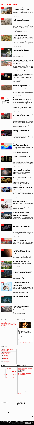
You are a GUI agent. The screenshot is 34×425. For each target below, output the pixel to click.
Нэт (7, 350)
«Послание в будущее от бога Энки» (6, 322)
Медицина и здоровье (20, 303)
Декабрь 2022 (9, 368)
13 (4, 374)
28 (6, 377)
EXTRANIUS (19, 377)
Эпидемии (19, 197)
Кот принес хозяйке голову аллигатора (22, 261)
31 (13, 377)
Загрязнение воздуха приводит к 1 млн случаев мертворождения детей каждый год (22, 50)
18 (15, 374)
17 (13, 374)
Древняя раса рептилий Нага (20, 35)
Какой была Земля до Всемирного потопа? (7, 323)
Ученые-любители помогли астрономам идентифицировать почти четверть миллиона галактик (23, 272)
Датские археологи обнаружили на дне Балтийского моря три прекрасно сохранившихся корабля (22, 226)
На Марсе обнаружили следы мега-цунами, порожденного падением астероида (21, 252)
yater (7, 353)
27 (4, 377)
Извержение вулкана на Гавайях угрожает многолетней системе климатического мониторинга (21, 214)
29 (8, 377)
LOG (7, 356)
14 (6, 374)
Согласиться (28, 422)
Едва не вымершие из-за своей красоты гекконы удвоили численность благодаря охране (23, 62)
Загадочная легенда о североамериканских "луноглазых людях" (21, 20)
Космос (18, 175)
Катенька (8, 362)
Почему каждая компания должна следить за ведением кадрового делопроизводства (21, 284)
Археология (19, 95)
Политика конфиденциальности (23, 413)
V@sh (21, 371)
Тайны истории (19, 16)
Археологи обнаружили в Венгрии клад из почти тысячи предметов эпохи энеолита (22, 115)
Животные (18, 71)
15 (8, 374)
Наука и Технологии (20, 141)
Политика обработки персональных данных (24, 412)
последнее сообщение (4, 350)
